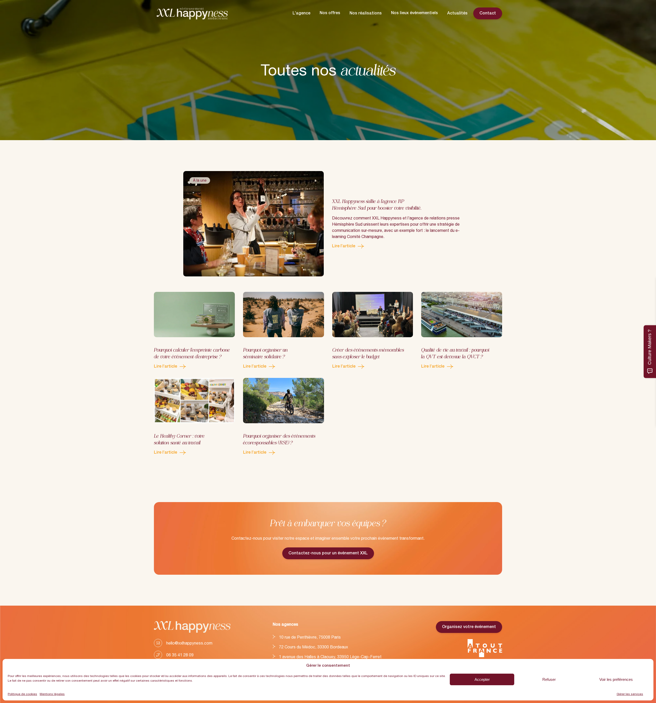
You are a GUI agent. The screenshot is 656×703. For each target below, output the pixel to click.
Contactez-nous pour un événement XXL (328, 553)
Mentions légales (52, 694)
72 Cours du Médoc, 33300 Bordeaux (313, 647)
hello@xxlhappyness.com (189, 643)
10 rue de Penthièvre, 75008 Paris (310, 637)
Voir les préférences (616, 679)
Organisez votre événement (469, 627)
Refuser (549, 679)
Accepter (482, 679)
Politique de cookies (22, 694)
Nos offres (330, 13)
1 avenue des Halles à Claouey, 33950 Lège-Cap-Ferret (330, 656)
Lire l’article (348, 246)
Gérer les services (630, 694)
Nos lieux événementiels (414, 13)
